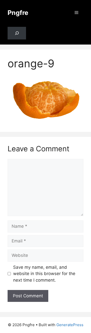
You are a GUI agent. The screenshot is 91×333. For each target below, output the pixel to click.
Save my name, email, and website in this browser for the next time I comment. (44, 274)
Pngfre (18, 12)
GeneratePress (69, 324)
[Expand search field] (17, 33)
